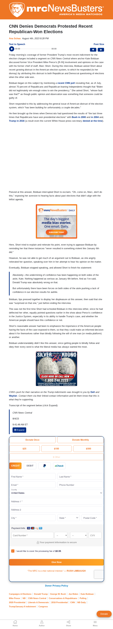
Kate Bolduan (87, 594)
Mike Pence (14, 598)
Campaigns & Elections (20, 594)
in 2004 (95, 117)
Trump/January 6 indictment (22, 606)
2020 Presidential (17, 602)
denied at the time (92, 121)
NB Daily (81, 602)
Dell (93, 392)
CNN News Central (37, 598)
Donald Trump (41, 594)
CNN (72, 602)
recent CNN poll (66, 83)
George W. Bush (58, 594)
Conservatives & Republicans (63, 598)
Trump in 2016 (16, 121)
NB (24, 598)
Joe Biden (73, 594)
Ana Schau (15, 38)
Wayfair (13, 396)
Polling (83, 598)
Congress (43, 606)
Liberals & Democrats (38, 602)
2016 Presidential (59, 602)
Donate (104, 614)
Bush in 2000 (79, 117)
